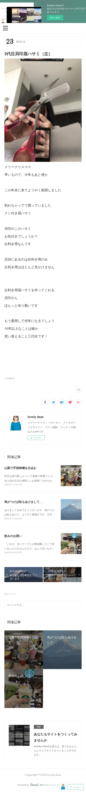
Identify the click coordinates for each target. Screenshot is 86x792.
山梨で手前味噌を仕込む (20, 468)
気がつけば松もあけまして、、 (24, 501)
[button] (5, 28)
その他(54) (9, 378)
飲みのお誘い (13, 536)
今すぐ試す (55, 17)
